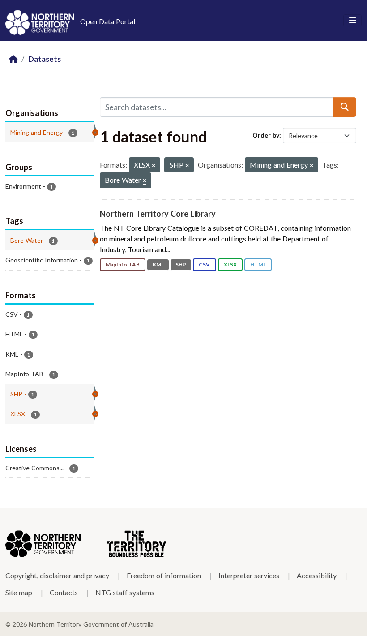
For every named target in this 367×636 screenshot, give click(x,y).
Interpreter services (248, 575)
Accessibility (317, 575)
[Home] (13, 59)
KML (158, 264)
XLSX (230, 264)
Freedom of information (164, 575)
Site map (18, 592)
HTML (258, 264)
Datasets (44, 59)
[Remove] (153, 166)
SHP (180, 264)
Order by (265, 135)
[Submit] (344, 107)
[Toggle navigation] (352, 20)
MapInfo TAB (123, 264)
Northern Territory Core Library (158, 214)
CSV (204, 264)
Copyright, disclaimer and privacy (57, 575)
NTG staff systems (124, 592)
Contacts (64, 592)
